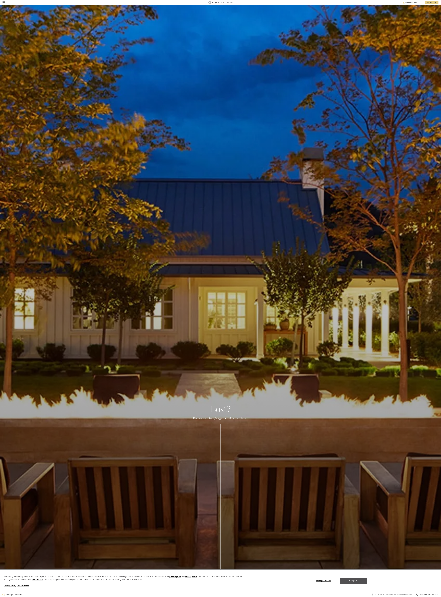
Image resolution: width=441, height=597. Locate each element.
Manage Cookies (323, 581)
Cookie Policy (23, 586)
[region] (220, 580)
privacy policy (175, 577)
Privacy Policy (10, 586)
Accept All (353, 581)
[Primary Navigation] (3, 3)
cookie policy (191, 577)
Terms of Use (37, 580)
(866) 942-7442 (411, 3)
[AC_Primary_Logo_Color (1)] (12, 594)
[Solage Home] (220, 2)
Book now (432, 2)
